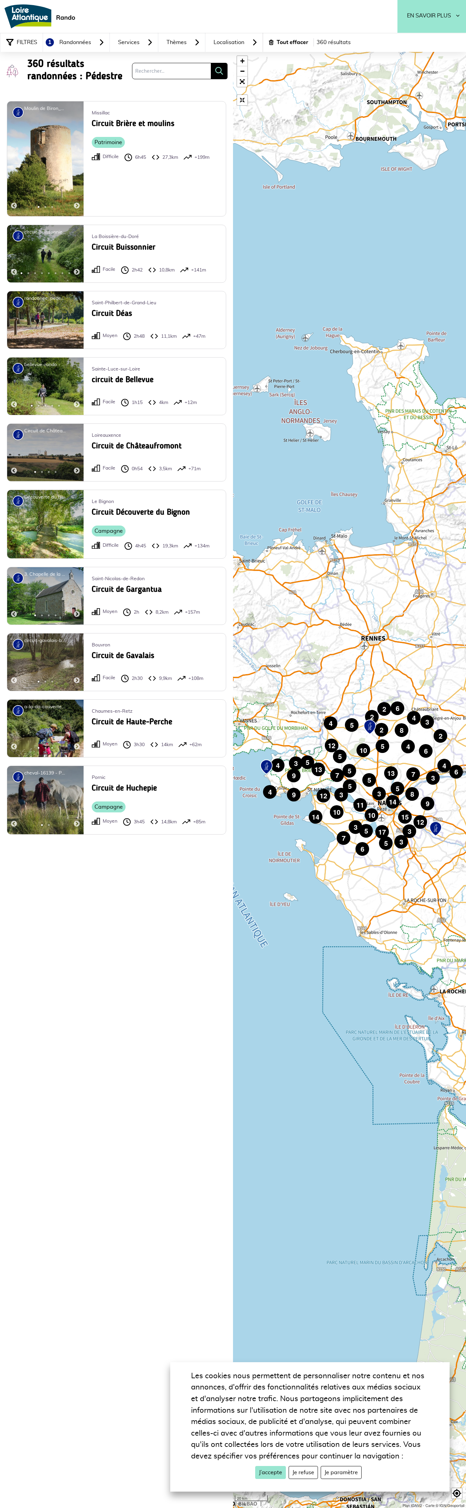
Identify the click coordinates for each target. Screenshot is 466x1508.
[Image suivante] (77, 158)
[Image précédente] (14, 158)
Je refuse (303, 1472)
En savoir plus (429, 15)
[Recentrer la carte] (242, 100)
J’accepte (270, 1472)
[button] (242, 81)
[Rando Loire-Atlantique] (42, 16)
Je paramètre (341, 1472)
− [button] (242, 71)
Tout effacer (292, 42)
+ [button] (242, 61)
